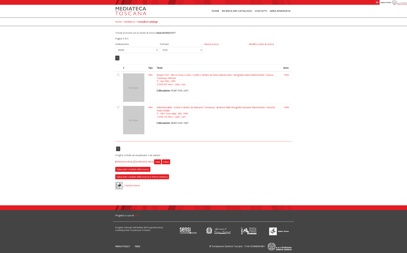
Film (150, 74)
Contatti (261, 11)
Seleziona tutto (123, 161)
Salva (166, 161)
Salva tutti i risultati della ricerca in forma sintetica (142, 176)
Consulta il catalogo (148, 21)
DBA (137, 215)
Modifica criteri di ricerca (261, 44)
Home (215, 11)
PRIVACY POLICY (122, 246)
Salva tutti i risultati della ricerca (133, 169)
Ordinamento (122, 44)
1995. (286, 74)
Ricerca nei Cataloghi (237, 11)
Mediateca (129, 21)
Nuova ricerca (211, 44)
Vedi (157, 161)
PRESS (137, 246)
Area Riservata (280, 11)
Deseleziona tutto (143, 161)
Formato (164, 44)
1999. (286, 107)
